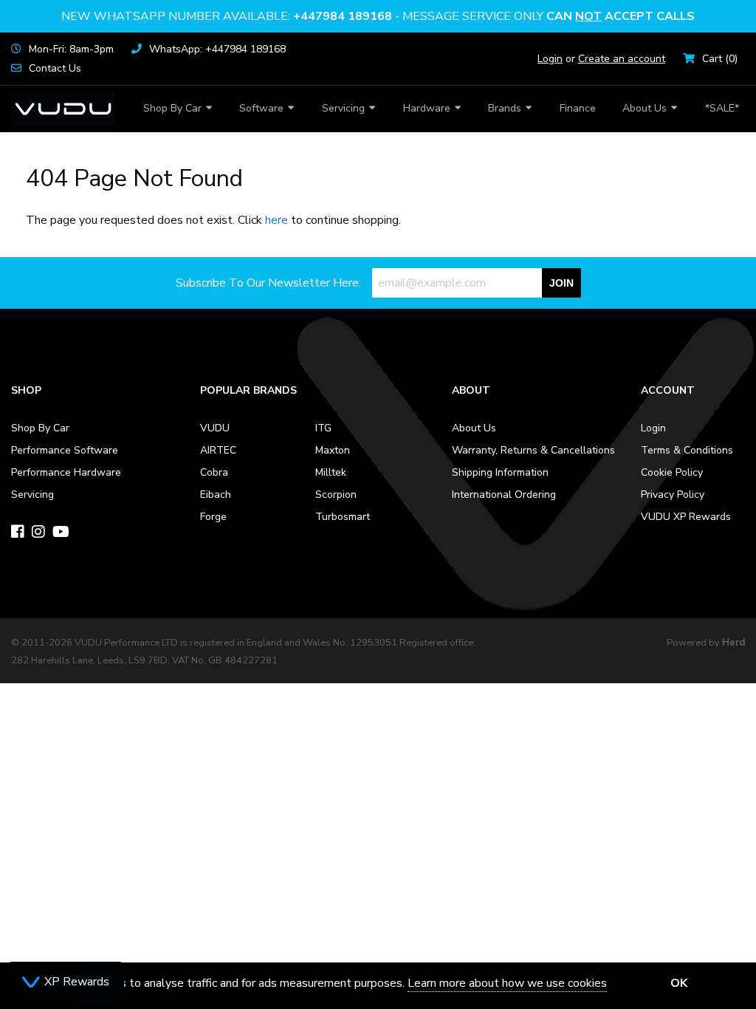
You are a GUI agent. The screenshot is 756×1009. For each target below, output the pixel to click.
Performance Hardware (66, 472)
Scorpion (336, 495)
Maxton (332, 450)
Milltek (330, 472)
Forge (213, 517)
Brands (504, 108)
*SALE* (722, 108)
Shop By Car (172, 108)
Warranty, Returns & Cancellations (533, 450)
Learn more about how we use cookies (507, 983)
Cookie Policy (672, 472)
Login (550, 59)
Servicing (343, 108)
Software (261, 108)
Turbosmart (342, 517)
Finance (578, 108)
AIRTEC (218, 450)
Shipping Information (500, 472)
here (276, 220)
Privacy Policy (672, 495)
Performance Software (64, 450)
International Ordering (504, 495)
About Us (644, 108)
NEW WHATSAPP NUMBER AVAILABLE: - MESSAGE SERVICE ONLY (378, 16)
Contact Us (55, 68)
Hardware (426, 108)
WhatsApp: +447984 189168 (217, 49)
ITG (323, 428)
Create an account (621, 59)
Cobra (214, 472)
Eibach (215, 495)
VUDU (215, 428)
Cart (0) (720, 59)
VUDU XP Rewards (686, 517)
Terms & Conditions (687, 450)
